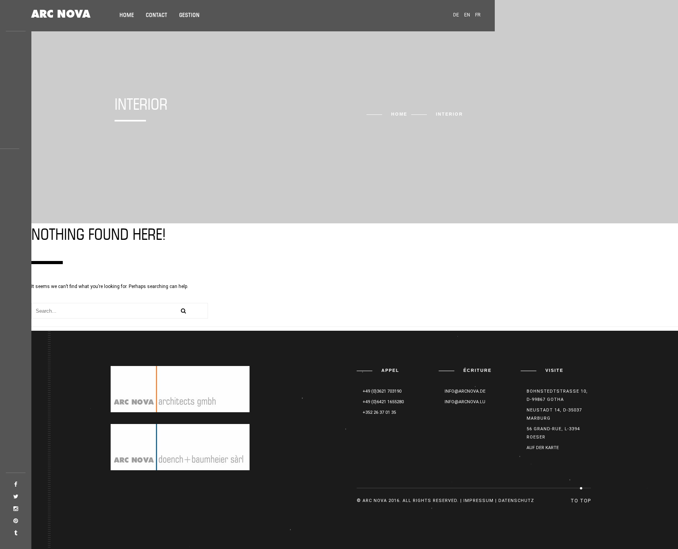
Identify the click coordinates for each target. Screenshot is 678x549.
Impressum (478, 500)
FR (478, 15)
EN (467, 15)
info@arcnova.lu (465, 401)
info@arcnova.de (465, 391)
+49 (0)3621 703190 (382, 391)
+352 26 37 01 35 (379, 412)
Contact (157, 15)
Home (127, 15)
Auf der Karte (543, 447)
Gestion (189, 15)
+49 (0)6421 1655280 (383, 401)
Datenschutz (516, 500)
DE (456, 15)
